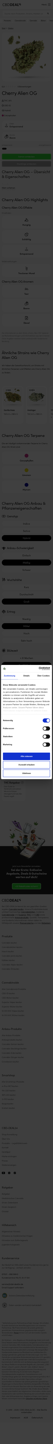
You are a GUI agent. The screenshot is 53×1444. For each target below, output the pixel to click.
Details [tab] (26, 676)
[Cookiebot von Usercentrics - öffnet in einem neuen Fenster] (39, 668)
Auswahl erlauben (26, 765)
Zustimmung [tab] (9, 676)
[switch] (46, 728)
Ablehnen (26, 773)
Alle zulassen (27, 756)
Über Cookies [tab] (43, 676)
